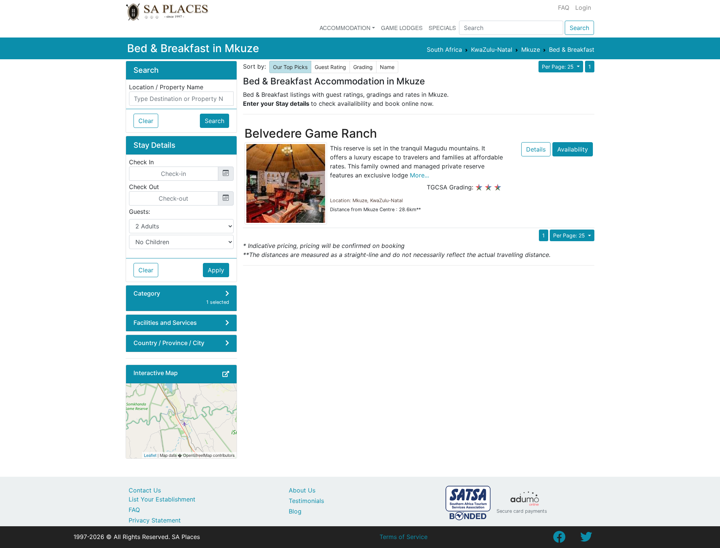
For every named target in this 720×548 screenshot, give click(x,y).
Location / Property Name (166, 87)
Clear (145, 121)
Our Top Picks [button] (290, 67)
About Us (302, 490)
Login (583, 7)
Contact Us (145, 490)
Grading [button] (363, 67)
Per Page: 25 (558, 66)
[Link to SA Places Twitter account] (586, 539)
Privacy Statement (155, 520)
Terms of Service (404, 536)
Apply (216, 270)
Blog (295, 511)
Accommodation (345, 28)
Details (536, 149)
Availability (572, 149)
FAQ (563, 7)
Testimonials (306, 500)
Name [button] (387, 67)
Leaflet (150, 455)
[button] (225, 373)
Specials (442, 28)
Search (579, 28)
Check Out (144, 187)
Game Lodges (402, 28)
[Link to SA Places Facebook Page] (559, 539)
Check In (141, 162)
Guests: (139, 211)
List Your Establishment (162, 499)
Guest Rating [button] (330, 67)
